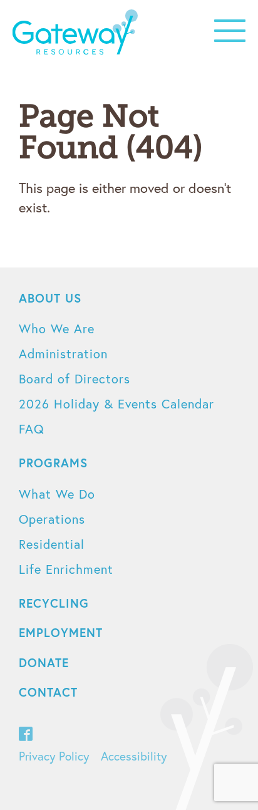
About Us (50, 298)
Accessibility (134, 756)
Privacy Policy (54, 756)
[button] (229, 30)
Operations (52, 519)
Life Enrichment (66, 569)
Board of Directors (74, 378)
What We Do (57, 493)
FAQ (31, 428)
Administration (63, 353)
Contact (48, 692)
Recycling (54, 603)
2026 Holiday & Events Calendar (116, 403)
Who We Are (57, 328)
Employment (61, 632)
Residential (52, 544)
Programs (53, 462)
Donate (44, 662)
